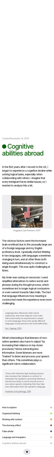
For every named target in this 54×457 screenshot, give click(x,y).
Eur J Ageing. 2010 (13, 328)
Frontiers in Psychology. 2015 (18, 391)
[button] (27, 452)
